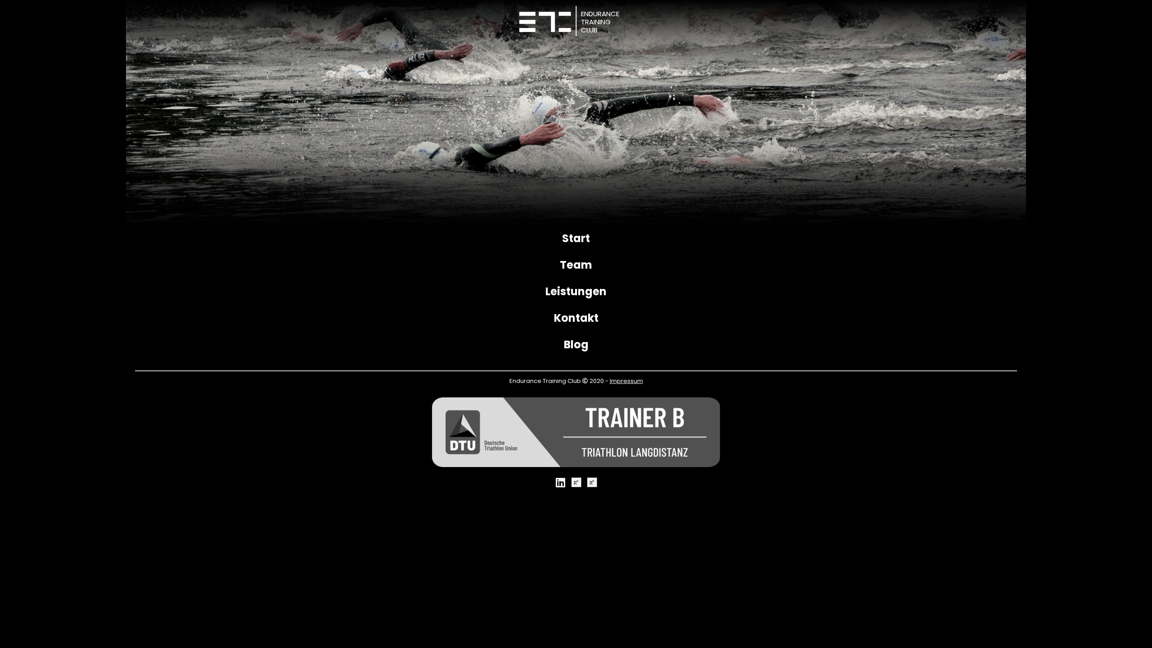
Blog (576, 344)
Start (576, 238)
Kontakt (576, 317)
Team (576, 264)
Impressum (626, 381)
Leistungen (576, 291)
